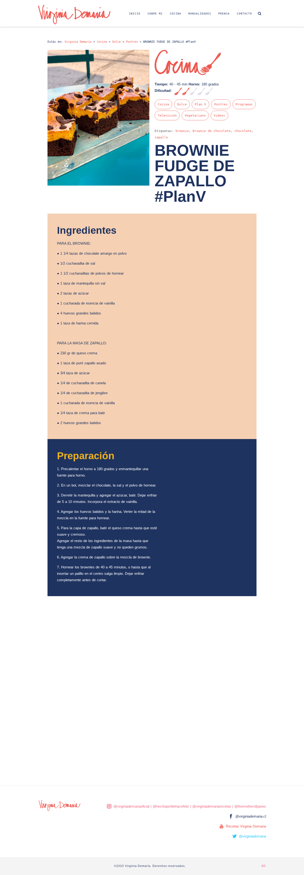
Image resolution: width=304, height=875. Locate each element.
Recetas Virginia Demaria (246, 826)
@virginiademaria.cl (250, 816)
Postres (221, 104)
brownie (182, 131)
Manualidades (199, 13)
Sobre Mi (155, 13)
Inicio (134, 13)
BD (263, 866)
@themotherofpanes (250, 806)
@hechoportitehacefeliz (171, 806)
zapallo (161, 137)
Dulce (182, 104)
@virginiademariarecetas (211, 806)
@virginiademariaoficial (131, 806)
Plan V (200, 104)
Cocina (175, 13)
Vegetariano (195, 115)
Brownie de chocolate (212, 131)
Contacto (244, 13)
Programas (244, 104)
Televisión (167, 115)
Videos (219, 115)
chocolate (243, 131)
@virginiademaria (252, 836)
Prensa (224, 13)
